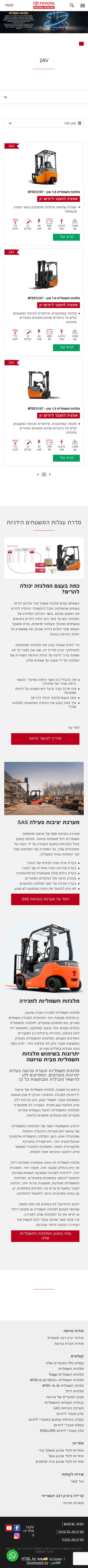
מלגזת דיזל (21, 1209)
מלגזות (70, 1018)
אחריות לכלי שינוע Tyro (66, 1456)
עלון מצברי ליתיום (70, 1414)
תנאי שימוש (74, 1524)
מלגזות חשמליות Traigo (66, 1375)
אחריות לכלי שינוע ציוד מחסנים (60, 1462)
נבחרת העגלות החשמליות (64, 1403)
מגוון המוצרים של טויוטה (65, 1397)
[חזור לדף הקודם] (51, 474)
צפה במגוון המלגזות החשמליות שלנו (45, 1236)
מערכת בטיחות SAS (68, 1408)
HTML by (42, 1559)
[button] (82, 5)
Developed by (37, 1563)
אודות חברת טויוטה (69, 1344)
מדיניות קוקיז (73, 1540)
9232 (9, 5)
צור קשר (77, 1481)
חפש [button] (72, 5)
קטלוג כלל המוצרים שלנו (65, 1363)
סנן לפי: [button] (70, 123)
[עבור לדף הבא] (37, 474)
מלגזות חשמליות (71, 1369)
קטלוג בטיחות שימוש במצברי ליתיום (56, 1420)
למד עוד (73, 728)
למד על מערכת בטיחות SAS (45, 899)
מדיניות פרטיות (71, 1532)
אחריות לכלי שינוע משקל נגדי (61, 1451)
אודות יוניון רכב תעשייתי (65, 1338)
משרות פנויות (73, 1503)
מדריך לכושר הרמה (45, 739)
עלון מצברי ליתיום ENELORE (62, 1431)
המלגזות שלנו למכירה (41, 1215)
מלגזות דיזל (75, 1391)
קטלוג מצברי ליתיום (69, 1425)
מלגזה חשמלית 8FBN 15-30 (63, 1386)
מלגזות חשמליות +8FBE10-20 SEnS (57, 1380)
